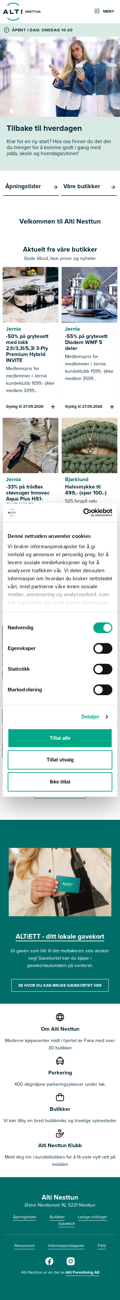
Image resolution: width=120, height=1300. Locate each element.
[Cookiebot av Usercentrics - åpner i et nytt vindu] (84, 512)
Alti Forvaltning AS (82, 1272)
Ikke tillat (60, 781)
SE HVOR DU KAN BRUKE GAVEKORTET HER (60, 985)
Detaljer (90, 716)
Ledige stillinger (92, 1217)
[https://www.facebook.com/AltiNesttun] (49, 1264)
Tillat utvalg (60, 759)
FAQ (102, 1245)
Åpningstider (24, 1217)
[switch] (102, 648)
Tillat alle (60, 738)
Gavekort (67, 1223)
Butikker (57, 1217)
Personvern (24, 1245)
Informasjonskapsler (66, 1245)
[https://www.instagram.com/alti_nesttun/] (71, 1264)
